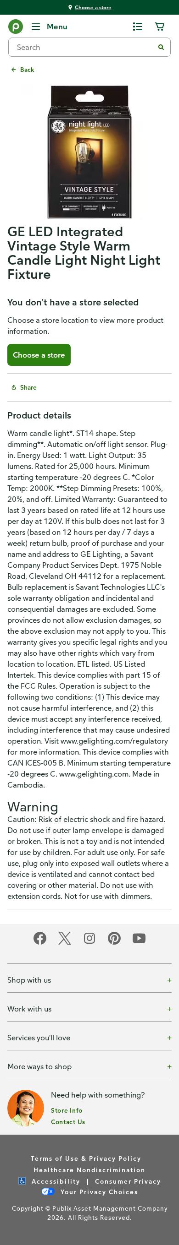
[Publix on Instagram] (89, 943)
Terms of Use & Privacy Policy (86, 1158)
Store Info (67, 1110)
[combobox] (85, 47)
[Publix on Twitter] (64, 943)
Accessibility (54, 1181)
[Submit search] (161, 47)
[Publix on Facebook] (40, 943)
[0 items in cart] (160, 26)
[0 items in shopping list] (138, 26)
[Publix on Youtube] (139, 943)
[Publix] (15, 28)
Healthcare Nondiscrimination (89, 1170)
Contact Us (68, 1121)
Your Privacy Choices (98, 1192)
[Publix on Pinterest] (114, 943)
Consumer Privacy (128, 1181)
